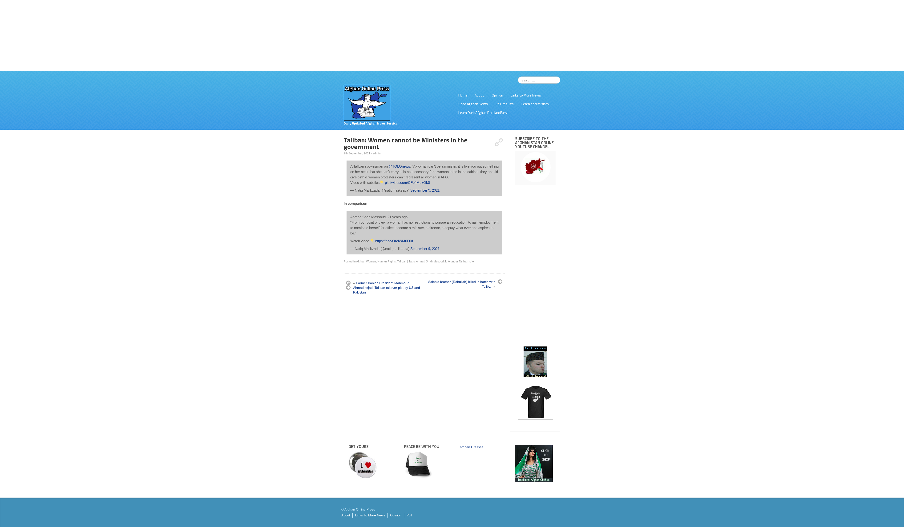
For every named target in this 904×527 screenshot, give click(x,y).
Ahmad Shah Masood (430, 261)
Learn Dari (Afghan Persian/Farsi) (483, 112)
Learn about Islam (535, 104)
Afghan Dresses (471, 447)
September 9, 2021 (425, 190)
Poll (409, 515)
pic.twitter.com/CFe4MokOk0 (407, 183)
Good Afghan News (473, 104)
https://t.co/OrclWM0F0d (394, 241)
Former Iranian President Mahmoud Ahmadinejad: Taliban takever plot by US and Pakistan (386, 287)
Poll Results (505, 104)
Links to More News (526, 95)
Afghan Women (366, 261)
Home (463, 95)
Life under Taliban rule (459, 261)
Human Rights (386, 261)
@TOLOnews (399, 166)
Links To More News (370, 515)
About (479, 95)
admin (377, 153)
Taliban (402, 261)
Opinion (497, 95)
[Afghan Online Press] (367, 102)
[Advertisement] (452, 35)
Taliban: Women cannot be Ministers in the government (405, 143)
